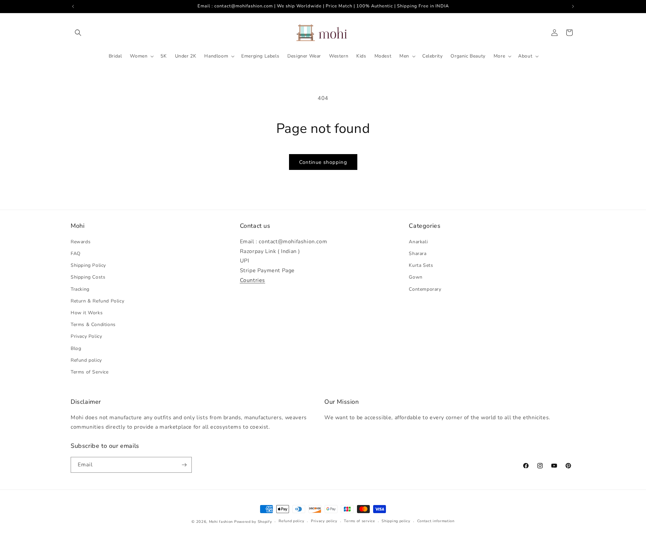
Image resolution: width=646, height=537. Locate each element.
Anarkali (418, 242)
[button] (78, 32)
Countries (252, 280)
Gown (415, 277)
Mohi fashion (221, 521)
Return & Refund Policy (97, 301)
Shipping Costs (88, 277)
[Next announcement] (573, 6)
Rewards (81, 242)
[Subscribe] (184, 465)
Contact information (436, 521)
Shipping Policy (88, 265)
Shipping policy (396, 521)
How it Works (87, 313)
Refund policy (86, 360)
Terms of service (359, 521)
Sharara (417, 253)
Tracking (80, 289)
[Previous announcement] (73, 6)
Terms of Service (90, 372)
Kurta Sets (421, 265)
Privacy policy (324, 521)
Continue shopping (323, 162)
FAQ (76, 253)
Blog (76, 348)
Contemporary (425, 289)
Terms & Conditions (93, 324)
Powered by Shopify (253, 521)
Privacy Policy (86, 336)
